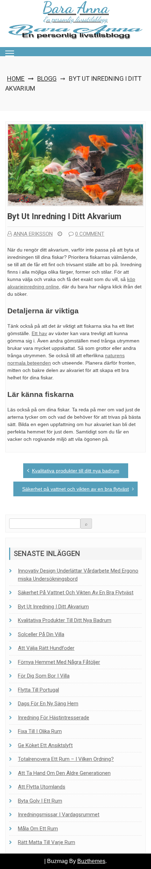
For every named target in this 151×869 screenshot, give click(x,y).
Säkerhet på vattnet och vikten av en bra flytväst (75, 489)
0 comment (89, 234)
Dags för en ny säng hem (48, 703)
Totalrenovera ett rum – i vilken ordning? (66, 759)
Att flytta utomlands (41, 787)
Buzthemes (91, 861)
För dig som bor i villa (44, 676)
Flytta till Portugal (38, 690)
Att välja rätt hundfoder (46, 648)
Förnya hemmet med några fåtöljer (59, 662)
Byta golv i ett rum (40, 801)
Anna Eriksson (33, 234)
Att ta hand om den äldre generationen (64, 773)
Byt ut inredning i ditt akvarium (53, 606)
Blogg (47, 78)
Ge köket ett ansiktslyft (45, 745)
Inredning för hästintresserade (53, 717)
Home (16, 78)
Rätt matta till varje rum (46, 842)
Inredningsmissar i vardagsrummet (58, 814)
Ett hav (39, 333)
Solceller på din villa (41, 634)
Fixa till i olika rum (40, 731)
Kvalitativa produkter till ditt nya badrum (75, 470)
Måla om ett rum (38, 828)
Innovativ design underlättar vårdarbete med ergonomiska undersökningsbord (78, 575)
